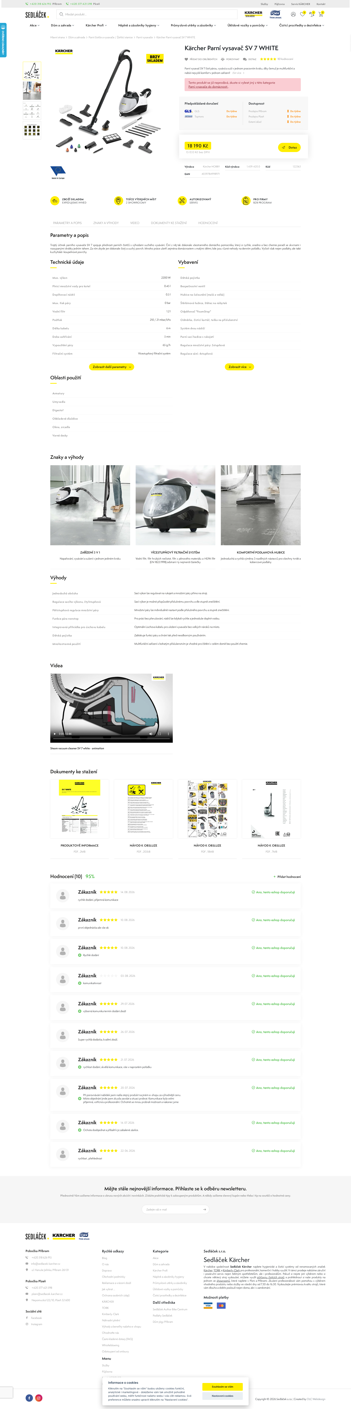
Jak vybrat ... (108, 1289)
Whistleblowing (110, 1345)
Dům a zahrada (76, 37)
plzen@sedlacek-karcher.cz (47, 1294)
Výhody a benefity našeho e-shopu (121, 1326)
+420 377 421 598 (81, 3)
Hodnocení (208, 223)
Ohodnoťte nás (110, 1332)
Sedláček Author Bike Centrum (170, 1309)
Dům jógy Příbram (163, 1321)
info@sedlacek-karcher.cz (45, 1263)
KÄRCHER (108, 1301)
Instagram (36, 1324)
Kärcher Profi (160, 1270)
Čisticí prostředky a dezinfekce (169, 1295)
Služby (264, 4)
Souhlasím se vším (222, 1386)
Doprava (107, 1270)
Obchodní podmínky (113, 1276)
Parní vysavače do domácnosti (208, 87)
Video (134, 223)
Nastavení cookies (222, 1395)
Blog (104, 1258)
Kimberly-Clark (110, 1314)
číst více (237, 73)
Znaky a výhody (106, 223)
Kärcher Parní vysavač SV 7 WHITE (175, 37)
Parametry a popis (67, 223)
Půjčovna (280, 4)
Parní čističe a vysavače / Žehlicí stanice (111, 37)
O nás (105, 1264)
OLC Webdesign (316, 1399)
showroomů (223, 1280)
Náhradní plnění (111, 1320)
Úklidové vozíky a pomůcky (168, 1289)
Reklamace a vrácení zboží (116, 1283)
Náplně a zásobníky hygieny (168, 1276)
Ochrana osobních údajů (116, 1295)
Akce (155, 1258)
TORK (105, 1308)
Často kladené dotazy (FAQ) (117, 1339)
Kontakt (321, 4)
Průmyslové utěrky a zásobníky (170, 1283)
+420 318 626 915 (40, 3)
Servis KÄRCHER (300, 4)
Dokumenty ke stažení (169, 223)
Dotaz (293, 147)
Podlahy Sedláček (162, 1315)
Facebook (36, 1318)
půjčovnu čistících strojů (270, 1277)
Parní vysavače (144, 37)
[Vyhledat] (60, 14)
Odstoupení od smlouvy (115, 1351)
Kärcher (208, 1270)
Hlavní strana (57, 37)
